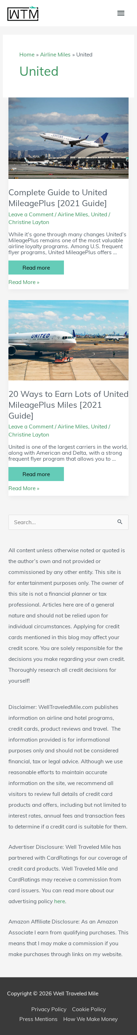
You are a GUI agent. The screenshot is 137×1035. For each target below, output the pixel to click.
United (99, 214)
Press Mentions (38, 1018)
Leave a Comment (30, 214)
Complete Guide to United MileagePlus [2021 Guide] (57, 197)
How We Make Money (90, 1018)
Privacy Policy (48, 1009)
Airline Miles (73, 214)
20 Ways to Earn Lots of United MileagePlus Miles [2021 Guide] (68, 404)
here (59, 901)
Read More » (23, 282)
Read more (43, 269)
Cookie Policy (89, 1009)
